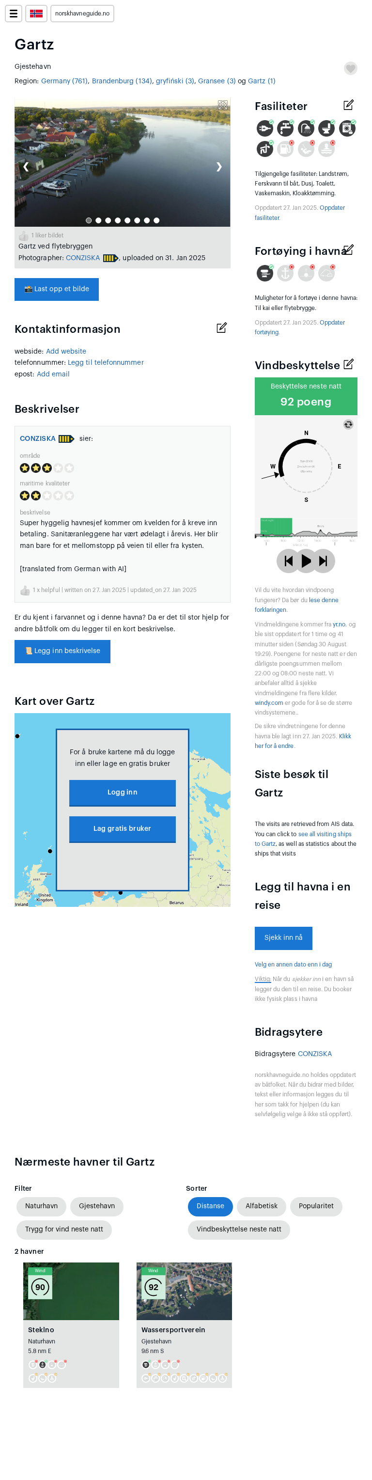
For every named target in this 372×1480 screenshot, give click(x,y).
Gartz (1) (262, 81)
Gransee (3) (217, 81)
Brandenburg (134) (122, 81)
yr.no (339, 624)
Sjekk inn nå (283, 938)
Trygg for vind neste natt (64, 1229)
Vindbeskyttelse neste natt (239, 1229)
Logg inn (123, 792)
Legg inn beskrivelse (62, 651)
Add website (66, 351)
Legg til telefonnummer (106, 362)
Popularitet (316, 1206)
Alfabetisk (262, 1206)
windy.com (269, 703)
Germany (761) (64, 81)
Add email (53, 374)
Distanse (210, 1206)
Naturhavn (41, 1206)
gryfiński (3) (175, 81)
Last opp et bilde (56, 289)
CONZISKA (83, 258)
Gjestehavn (97, 1206)
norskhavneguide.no (82, 13)
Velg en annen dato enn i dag (293, 964)
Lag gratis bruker (122, 829)
